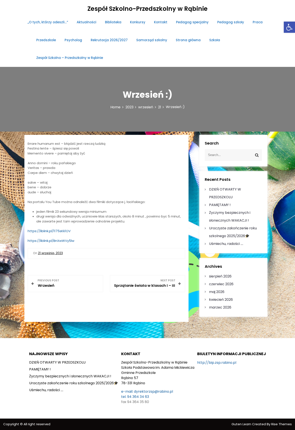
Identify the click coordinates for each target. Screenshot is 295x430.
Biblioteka (113, 22)
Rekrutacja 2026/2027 (109, 40)
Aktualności (86, 22)
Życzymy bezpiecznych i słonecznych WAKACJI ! (70, 376)
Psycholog (73, 40)
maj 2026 (216, 291)
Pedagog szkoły (230, 22)
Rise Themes (281, 424)
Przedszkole (46, 40)
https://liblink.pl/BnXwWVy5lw (51, 240)
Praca (258, 22)
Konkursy (137, 22)
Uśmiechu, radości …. (226, 243)
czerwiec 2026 (221, 284)
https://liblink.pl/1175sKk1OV (49, 231)
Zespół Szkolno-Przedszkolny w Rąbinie (147, 9)
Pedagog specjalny (192, 22)
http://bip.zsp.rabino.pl (216, 362)
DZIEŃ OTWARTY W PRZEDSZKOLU (57, 362)
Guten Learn (242, 424)
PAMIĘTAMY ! (220, 204)
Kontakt (160, 22)
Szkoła (214, 40)
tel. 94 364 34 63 (135, 396)
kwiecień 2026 (221, 299)
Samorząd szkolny (151, 40)
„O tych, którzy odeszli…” (48, 22)
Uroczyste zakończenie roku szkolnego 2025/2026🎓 (73, 383)
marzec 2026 (220, 307)
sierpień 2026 (220, 276)
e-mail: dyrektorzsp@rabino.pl (147, 391)
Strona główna (188, 40)
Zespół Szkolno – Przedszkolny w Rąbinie (69, 57)
